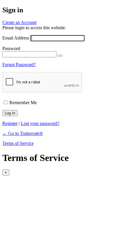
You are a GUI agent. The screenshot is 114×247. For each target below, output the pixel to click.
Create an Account (19, 22)
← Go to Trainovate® (22, 133)
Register (10, 123)
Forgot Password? (19, 64)
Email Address (15, 37)
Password (11, 48)
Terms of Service (18, 143)
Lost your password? (40, 123)
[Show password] (60, 55)
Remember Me (23, 102)
